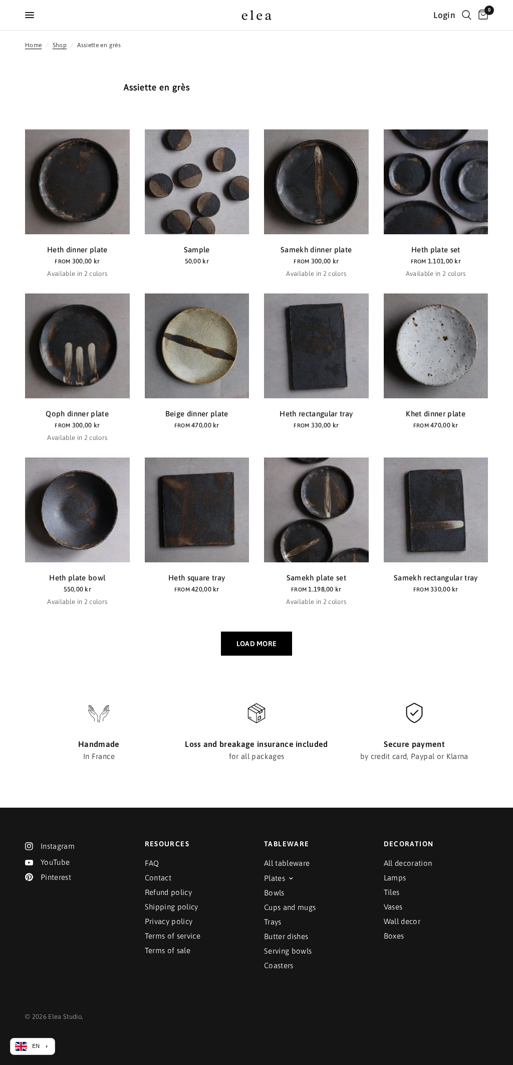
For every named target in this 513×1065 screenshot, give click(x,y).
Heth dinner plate (77, 249)
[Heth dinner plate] (77, 181)
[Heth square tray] (197, 510)
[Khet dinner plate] (436, 345)
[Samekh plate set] (316, 510)
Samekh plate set (316, 577)
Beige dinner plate (196, 413)
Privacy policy (169, 921)
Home (33, 45)
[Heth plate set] (436, 181)
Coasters (279, 965)
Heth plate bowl (77, 577)
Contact (158, 877)
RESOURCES (167, 843)
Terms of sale (167, 950)
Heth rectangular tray (316, 413)
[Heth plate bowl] (77, 510)
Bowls (274, 892)
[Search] (466, 15)
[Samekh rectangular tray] (436, 510)
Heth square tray (196, 577)
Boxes (394, 936)
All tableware (287, 863)
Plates (274, 878)
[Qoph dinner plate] (77, 345)
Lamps (395, 877)
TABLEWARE (287, 843)
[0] (481, 15)
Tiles (392, 892)
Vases (393, 906)
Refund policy (168, 892)
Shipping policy (171, 906)
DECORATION (409, 843)
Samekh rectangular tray (436, 577)
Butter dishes (286, 936)
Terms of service (172, 936)
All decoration (408, 863)
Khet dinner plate (435, 413)
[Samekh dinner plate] (316, 181)
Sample (197, 249)
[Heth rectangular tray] (316, 345)
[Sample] (197, 181)
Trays (273, 922)
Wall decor (402, 921)
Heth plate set (435, 249)
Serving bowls (288, 951)
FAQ (152, 863)
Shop (60, 45)
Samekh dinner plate (316, 249)
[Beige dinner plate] (197, 345)
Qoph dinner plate (77, 413)
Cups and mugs (290, 907)
